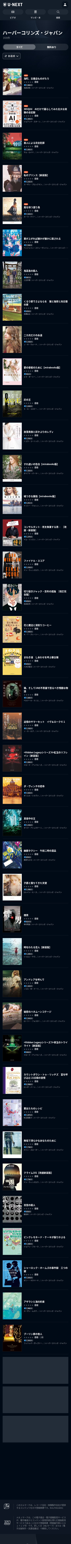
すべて (19, 47)
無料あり (51, 47)
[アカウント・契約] (65, 4)
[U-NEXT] (12, 4)
